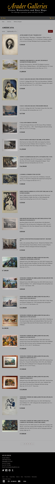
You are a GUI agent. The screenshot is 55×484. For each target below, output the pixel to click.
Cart (53, 18)
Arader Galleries (8, 479)
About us (17, 476)
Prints (7, 476)
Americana (9, 21)
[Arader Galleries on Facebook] (6, 471)
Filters (50, 31)
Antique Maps (12, 476)
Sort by (3, 31)
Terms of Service (27, 476)
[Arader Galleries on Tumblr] (13, 471)
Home (3, 21)
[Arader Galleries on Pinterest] (9, 471)
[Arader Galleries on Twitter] (3, 471)
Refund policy (34, 476)
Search (3, 476)
